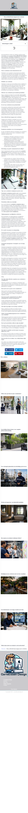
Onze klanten (14, 689)
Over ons (5, 682)
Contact (5, 685)
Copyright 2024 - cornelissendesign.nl (14, 691)
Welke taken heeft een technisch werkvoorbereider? (13, 645)
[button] (14, 13)
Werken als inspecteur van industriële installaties (12, 502)
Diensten (3, 648)
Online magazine (7, 683)
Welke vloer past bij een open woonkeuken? (11, 393)
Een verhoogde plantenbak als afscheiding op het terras (14, 466)
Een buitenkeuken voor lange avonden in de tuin (12, 609)
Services (5, 681)
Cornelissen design (7, 679)
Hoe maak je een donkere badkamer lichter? (11, 538)
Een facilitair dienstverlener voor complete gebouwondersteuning (11, 430)
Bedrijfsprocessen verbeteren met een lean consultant (13, 573)
